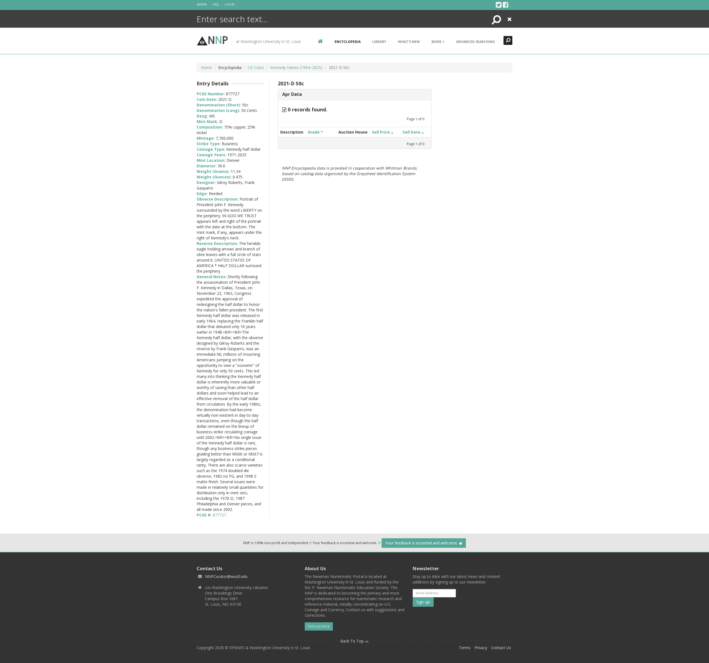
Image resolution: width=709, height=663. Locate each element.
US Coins (256, 67)
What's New (409, 41)
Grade (314, 132)
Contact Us (501, 647)
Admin (202, 4)
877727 (219, 515)
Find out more (319, 626)
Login (229, 4)
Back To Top (352, 641)
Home (206, 67)
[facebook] (505, 4)
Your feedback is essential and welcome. (422, 543)
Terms (465, 647)
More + (438, 41)
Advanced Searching (475, 41)
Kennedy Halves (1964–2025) (296, 67)
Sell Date (412, 132)
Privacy (480, 647)
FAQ (216, 4)
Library (379, 41)
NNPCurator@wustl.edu (226, 576)
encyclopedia (348, 41)
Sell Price (381, 132)
